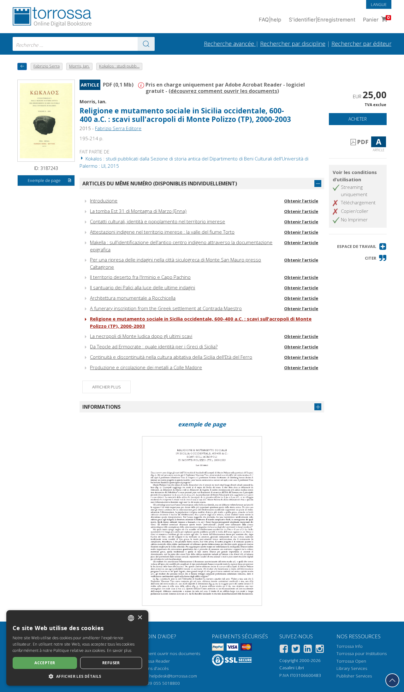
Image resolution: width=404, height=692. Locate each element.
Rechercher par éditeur (361, 43)
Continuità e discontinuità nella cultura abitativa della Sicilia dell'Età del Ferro (171, 357)
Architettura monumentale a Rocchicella (132, 298)
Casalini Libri (291, 668)
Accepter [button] (44, 662)
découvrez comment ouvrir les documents (223, 90)
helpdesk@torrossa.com (173, 676)
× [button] (139, 617)
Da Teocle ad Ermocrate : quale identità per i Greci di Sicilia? (153, 346)
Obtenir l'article (301, 201)
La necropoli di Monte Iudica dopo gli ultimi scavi (141, 336)
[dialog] (77, 648)
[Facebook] (283, 649)
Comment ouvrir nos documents (168, 653)
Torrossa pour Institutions (361, 653)
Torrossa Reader (153, 661)
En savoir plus (119, 650)
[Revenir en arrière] (22, 66)
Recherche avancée (230, 43)
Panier (376, 19)
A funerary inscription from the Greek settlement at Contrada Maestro (166, 308)
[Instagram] (319, 649)
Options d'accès (153, 668)
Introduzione (103, 200)
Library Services (351, 668)
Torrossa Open (351, 661)
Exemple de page (44, 180)
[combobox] (84, 44)
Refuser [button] (111, 662)
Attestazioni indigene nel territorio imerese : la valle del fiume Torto (162, 232)
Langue (379, 4)
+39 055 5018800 (162, 683)
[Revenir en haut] (392, 680)
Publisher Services (354, 676)
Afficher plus (106, 387)
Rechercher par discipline (292, 43)
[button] (362, 246)
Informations (101, 406)
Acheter (357, 119)
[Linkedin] (307, 649)
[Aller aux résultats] (146, 44)
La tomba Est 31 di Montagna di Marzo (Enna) (138, 211)
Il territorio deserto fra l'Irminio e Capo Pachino (140, 277)
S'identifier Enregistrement (322, 19)
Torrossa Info (349, 646)
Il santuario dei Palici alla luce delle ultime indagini (142, 287)
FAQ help (270, 19)
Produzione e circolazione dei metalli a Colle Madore (146, 367)
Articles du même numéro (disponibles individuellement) (159, 183)
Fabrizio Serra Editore (118, 128)
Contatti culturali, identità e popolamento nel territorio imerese (157, 221)
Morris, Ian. (93, 101)
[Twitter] (295, 649)
